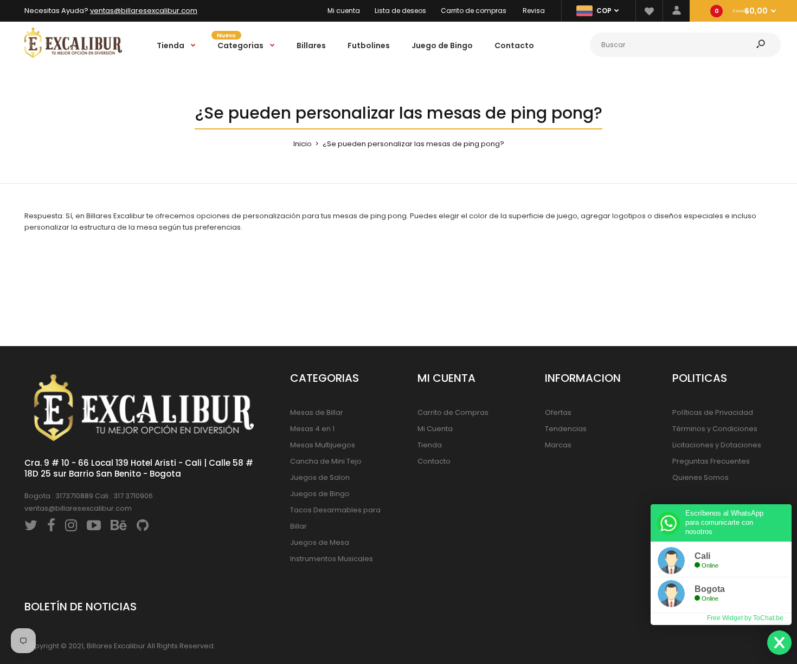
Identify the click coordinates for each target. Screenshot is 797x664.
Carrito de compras (473, 10)
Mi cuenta (343, 10)
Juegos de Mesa (319, 542)
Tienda (429, 445)
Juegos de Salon (320, 477)
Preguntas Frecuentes (711, 461)
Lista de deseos (400, 10)
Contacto (434, 461)
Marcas (558, 445)
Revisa (534, 10)
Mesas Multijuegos (322, 445)
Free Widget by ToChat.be (745, 618)
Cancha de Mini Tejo (326, 461)
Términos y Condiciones (714, 429)
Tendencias (566, 429)
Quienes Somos (700, 477)
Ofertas (558, 412)
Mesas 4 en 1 (312, 429)
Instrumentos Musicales (331, 559)
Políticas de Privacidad (712, 412)
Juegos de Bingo (320, 494)
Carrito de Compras (453, 412)
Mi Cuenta (435, 429)
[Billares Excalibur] (73, 55)
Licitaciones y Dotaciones (716, 445)
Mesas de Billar (316, 412)
